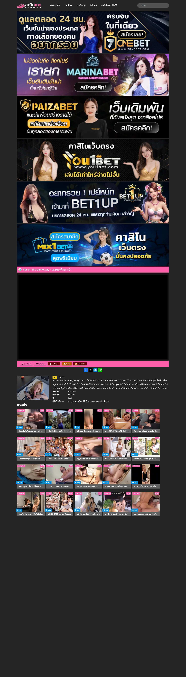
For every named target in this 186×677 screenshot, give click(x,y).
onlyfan (71, 401)
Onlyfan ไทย (21, 410)
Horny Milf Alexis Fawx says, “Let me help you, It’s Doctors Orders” (117, 459)
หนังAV (69, 5)
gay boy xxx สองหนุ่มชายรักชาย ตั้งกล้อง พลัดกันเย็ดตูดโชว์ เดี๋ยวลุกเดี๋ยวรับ (146, 514)
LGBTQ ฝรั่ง (50, 410)
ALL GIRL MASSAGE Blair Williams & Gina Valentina (117, 431)
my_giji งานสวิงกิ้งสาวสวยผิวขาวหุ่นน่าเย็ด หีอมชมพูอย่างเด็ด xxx (88, 459)
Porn (94, 5)
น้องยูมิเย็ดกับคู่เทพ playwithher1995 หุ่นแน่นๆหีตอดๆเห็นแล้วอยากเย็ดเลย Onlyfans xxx (31, 431)
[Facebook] (86, 370)
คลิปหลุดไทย (21, 466)
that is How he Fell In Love (60, 431)
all (69, 394)
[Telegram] (95, 370)
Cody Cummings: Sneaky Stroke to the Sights (59, 486)
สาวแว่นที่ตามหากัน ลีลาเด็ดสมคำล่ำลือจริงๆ (146, 486)
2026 (70, 398)
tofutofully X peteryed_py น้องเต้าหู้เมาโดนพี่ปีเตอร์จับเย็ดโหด (88, 486)
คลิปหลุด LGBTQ (110, 5)
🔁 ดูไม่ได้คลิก (80, 364)
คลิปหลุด (82, 5)
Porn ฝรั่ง (72, 391)
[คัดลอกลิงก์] (100, 370)
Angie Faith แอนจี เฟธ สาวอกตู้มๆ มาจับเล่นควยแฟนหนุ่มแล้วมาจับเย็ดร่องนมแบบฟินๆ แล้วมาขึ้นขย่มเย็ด (117, 486)
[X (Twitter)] (91, 370)
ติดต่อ (68, 364)
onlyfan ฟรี (80, 401)
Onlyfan (56, 5)
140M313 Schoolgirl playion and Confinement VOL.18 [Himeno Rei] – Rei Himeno (146, 459)
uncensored (96, 401)
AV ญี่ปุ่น (49, 438)
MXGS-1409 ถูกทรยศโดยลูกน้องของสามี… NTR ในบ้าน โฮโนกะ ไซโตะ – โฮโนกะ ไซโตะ (59, 514)
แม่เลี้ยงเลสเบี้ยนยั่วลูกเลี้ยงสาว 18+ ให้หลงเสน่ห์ (88, 514)
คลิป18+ (106, 401)
